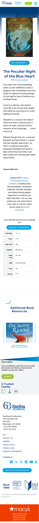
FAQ (4, 435)
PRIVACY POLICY (9, 445)
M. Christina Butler (22, 347)
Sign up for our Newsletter (17, 470)
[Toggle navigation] (35, 3)
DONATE (28, 3)
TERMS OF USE (9, 448)
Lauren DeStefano (22, 80)
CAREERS (6, 441)
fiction (17, 239)
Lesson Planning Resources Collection (19, 180)
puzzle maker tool (22, 208)
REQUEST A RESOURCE (19, 227)
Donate (7, 376)
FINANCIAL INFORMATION (12, 451)
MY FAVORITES (18, 63)
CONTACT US (8, 438)
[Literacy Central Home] (18, 2)
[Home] (8, 2)
